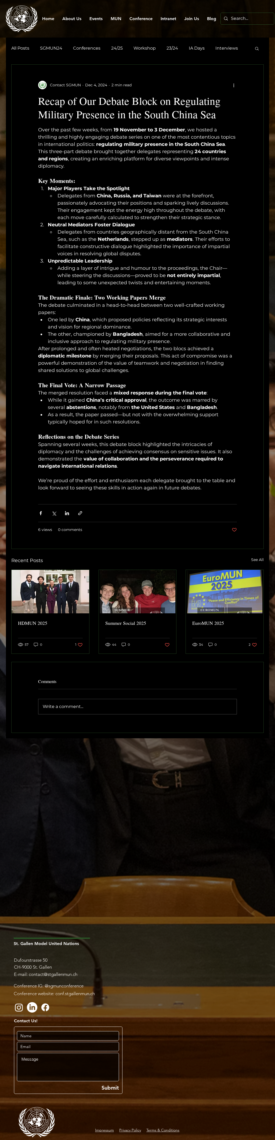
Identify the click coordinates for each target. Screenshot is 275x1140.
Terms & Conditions (162, 1130)
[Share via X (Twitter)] (53, 513)
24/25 (117, 48)
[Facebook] (45, 1007)
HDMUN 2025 (32, 623)
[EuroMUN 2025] (224, 591)
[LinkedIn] (32, 1007)
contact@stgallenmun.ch (53, 974)
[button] (256, 48)
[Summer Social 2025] (137, 591)
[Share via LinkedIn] (67, 513)
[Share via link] (80, 513)
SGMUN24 (51, 48)
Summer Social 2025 (125, 623)
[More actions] (233, 85)
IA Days (197, 48)
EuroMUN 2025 (208, 623)
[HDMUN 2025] (50, 591)
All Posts (20, 48)
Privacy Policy (130, 1130)
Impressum (104, 1130)
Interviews (226, 48)
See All (257, 559)
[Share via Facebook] (40, 513)
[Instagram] (19, 1007)
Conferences (86, 48)
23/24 (172, 48)
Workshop (144, 48)
